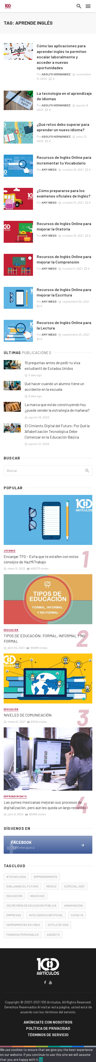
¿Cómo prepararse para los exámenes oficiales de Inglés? (63, 193)
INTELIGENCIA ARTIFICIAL (46, 915)
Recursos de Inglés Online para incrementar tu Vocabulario (64, 160)
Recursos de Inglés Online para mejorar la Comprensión (64, 259)
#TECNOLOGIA (16, 876)
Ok (41, 1059)
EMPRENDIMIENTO (45, 876)
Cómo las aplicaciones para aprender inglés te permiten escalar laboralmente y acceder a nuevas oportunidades (61, 56)
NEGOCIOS (37, 896)
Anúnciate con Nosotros (48, 1022)
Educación (11, 630)
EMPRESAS (13, 915)
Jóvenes (10, 550)
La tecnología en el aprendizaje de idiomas (64, 96)
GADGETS (53, 934)
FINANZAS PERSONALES (22, 934)
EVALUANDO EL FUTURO (22, 886)
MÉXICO (51, 886)
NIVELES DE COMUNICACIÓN (27, 715)
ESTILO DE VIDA (58, 924)
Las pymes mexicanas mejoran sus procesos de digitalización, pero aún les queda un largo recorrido (45, 805)
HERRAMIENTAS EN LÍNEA (23, 924)
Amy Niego (49, 169)
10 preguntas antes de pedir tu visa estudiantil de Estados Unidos (52, 365)
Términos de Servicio (48, 1035)
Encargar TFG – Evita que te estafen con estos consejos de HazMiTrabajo (41, 559)
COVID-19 (77, 915)
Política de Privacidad (48, 1029)
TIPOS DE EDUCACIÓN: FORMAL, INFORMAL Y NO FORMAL (44, 638)
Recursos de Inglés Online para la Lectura (64, 325)
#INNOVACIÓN (73, 905)
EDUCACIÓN (14, 896)
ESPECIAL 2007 (74, 886)
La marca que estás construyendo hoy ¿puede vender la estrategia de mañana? (57, 407)
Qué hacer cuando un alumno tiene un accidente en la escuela (54, 386)
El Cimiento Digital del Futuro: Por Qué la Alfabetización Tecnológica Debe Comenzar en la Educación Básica (57, 431)
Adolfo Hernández (56, 74)
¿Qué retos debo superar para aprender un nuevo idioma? (63, 127)
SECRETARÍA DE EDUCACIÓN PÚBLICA (31, 905)
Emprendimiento (15, 796)
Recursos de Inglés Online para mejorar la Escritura (64, 292)
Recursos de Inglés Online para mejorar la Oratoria (64, 226)
